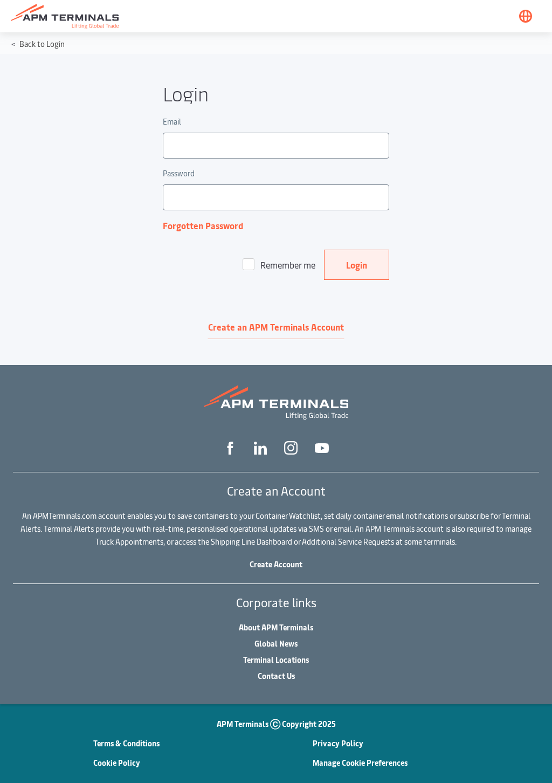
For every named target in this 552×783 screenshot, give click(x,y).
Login (356, 265)
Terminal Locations (276, 660)
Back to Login (41, 44)
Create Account (276, 564)
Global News (276, 643)
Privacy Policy (338, 743)
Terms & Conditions (126, 743)
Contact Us (276, 676)
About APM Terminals (276, 627)
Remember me (287, 265)
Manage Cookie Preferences (360, 763)
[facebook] (230, 447)
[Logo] (65, 16)
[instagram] (291, 448)
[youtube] (322, 447)
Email (172, 121)
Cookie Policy (116, 763)
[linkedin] (260, 447)
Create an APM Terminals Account (276, 327)
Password (179, 173)
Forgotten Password (203, 225)
